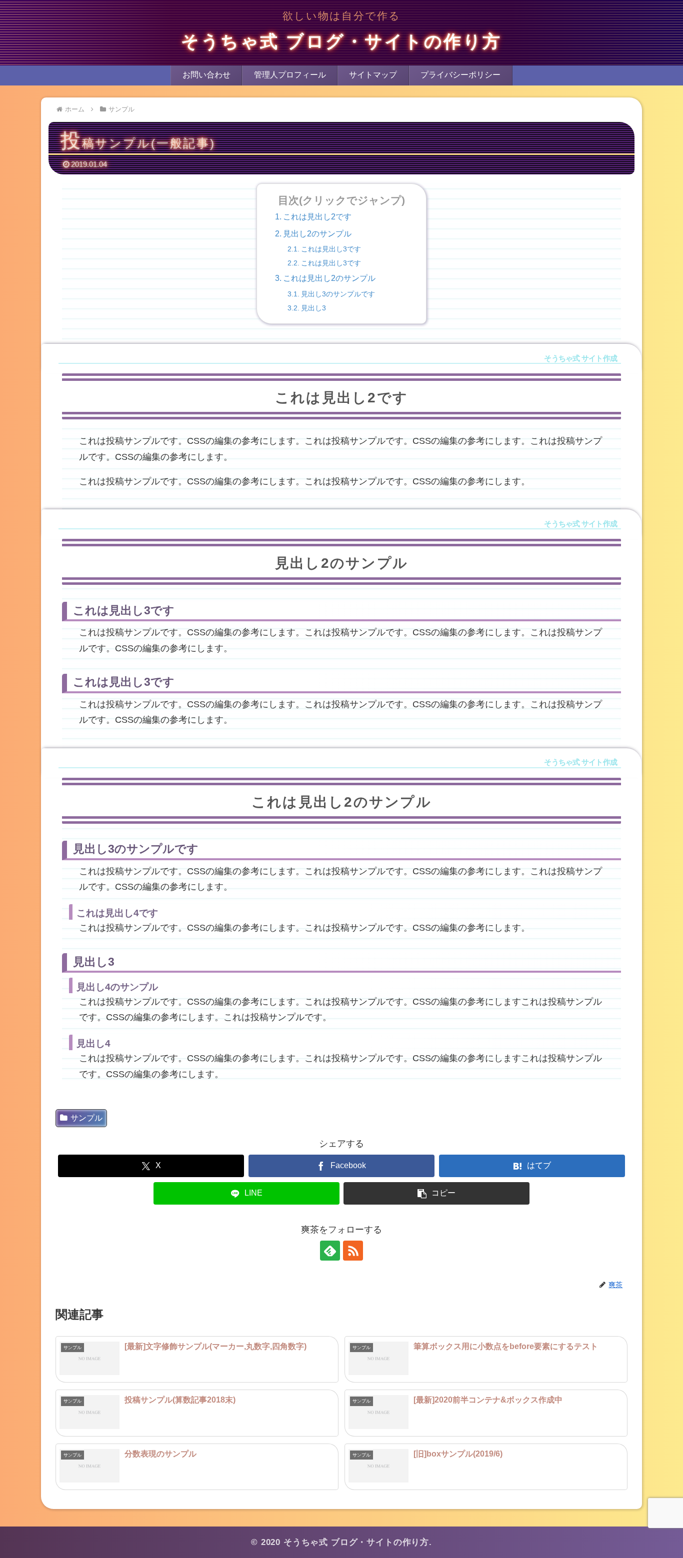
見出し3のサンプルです (338, 294)
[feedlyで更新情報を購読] (330, 1251)
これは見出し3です (331, 249)
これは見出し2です (317, 216)
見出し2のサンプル (317, 233)
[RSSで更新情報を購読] (353, 1251)
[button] (437, 1193)
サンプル (86, 1118)
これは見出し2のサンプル (329, 278)
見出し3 (313, 308)
